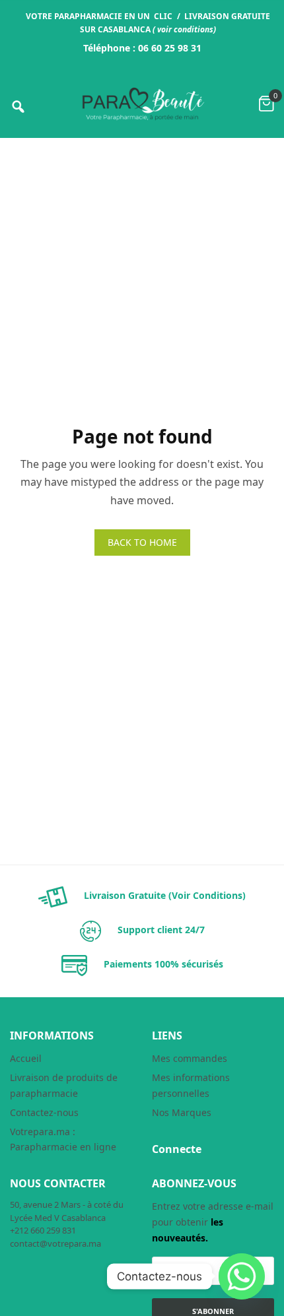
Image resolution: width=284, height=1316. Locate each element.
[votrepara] (142, 104)
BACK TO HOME (142, 542)
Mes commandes (189, 1058)
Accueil (26, 1058)
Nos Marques (181, 1112)
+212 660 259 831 (43, 1230)
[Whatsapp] (242, 1276)
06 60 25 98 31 (169, 48)
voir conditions (185, 29)
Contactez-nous (44, 1112)
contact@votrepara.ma (55, 1243)
